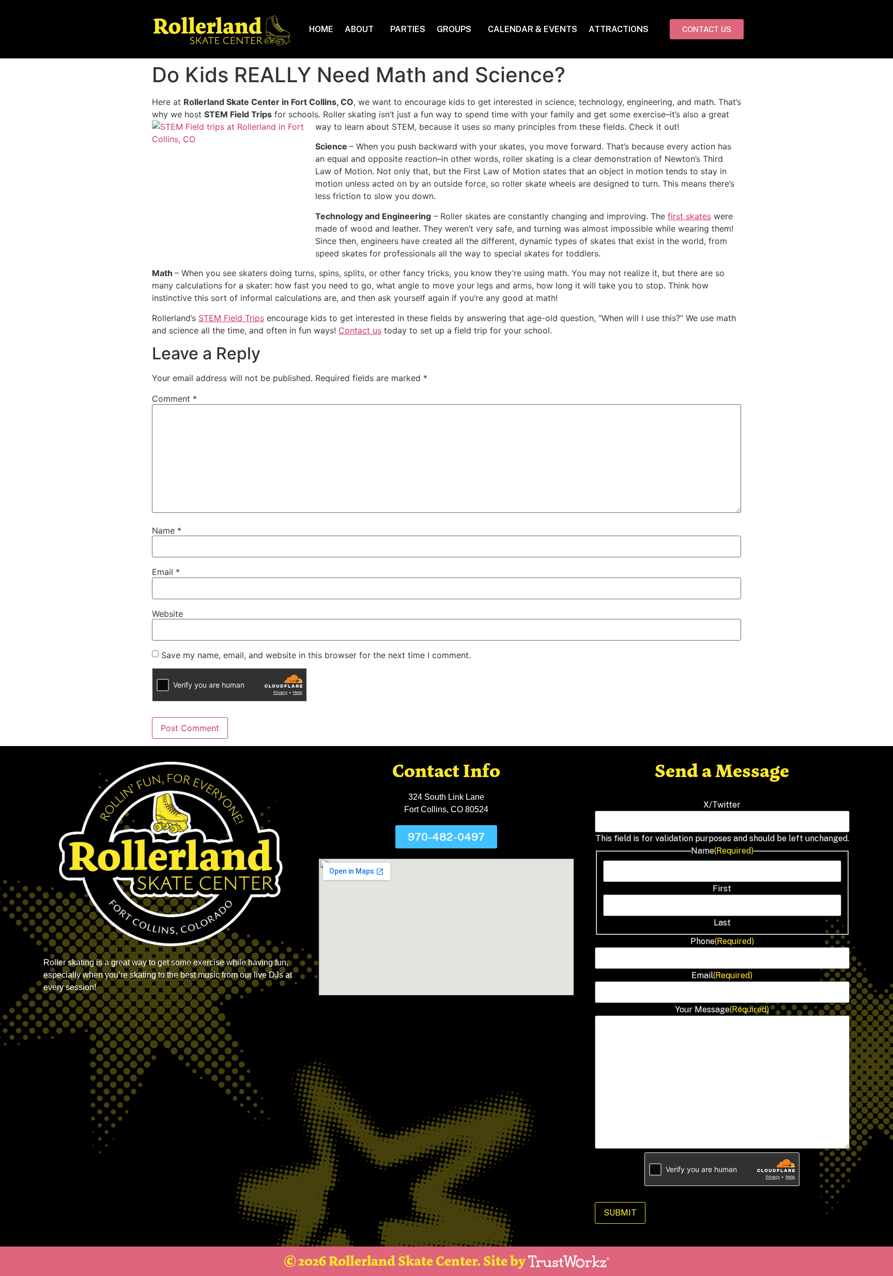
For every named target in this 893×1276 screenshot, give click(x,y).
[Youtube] (469, 1016)
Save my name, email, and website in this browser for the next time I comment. (316, 655)
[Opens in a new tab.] (568, 1261)
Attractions (619, 29)
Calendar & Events (532, 29)
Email (166, 572)
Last (722, 923)
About (359, 29)
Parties (407, 29)
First (722, 889)
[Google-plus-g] (423, 1016)
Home (321, 29)
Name (166, 530)
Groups (454, 29)
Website (167, 614)
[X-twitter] (446, 1016)
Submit (620, 1213)
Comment (174, 398)
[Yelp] (493, 1016)
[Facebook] (400, 1016)
